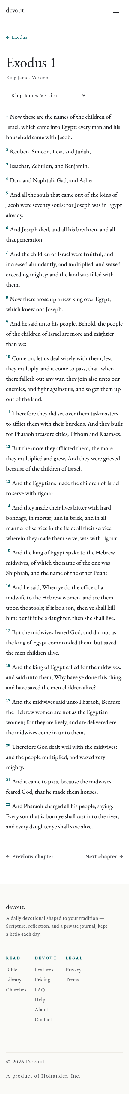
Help (40, 999)
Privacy (74, 970)
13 (8, 481)
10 (8, 357)
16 (8, 586)
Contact (43, 1019)
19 (8, 700)
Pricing (42, 979)
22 (8, 804)
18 (8, 665)
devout (16, 10)
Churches (16, 990)
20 (8, 745)
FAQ (40, 990)
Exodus (19, 37)
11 (8, 412)
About (41, 1009)
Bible (11, 970)
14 (8, 506)
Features (44, 970)
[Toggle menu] (116, 12)
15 (8, 551)
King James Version (27, 77)
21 (8, 780)
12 (8, 447)
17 (8, 631)
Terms (72, 979)
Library (14, 979)
